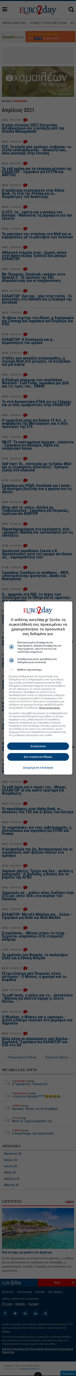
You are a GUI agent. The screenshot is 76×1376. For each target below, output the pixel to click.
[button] (38, 670)
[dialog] (38, 688)
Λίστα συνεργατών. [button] (49, 707)
